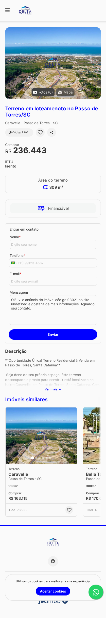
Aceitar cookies (53, 591)
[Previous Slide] (9, 63)
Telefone (17, 255)
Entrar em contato (24, 229)
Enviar (53, 334)
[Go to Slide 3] (40, 458)
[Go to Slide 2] (36, 458)
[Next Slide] (97, 63)
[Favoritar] (40, 132)
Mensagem (19, 292)
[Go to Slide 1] (32, 457)
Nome (15, 237)
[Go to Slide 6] (50, 458)
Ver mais (51, 389)
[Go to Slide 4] (43, 458)
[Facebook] (53, 561)
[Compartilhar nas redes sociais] (51, 132)
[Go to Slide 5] (47, 458)
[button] (53, 63)
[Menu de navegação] (7, 10)
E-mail (15, 274)
